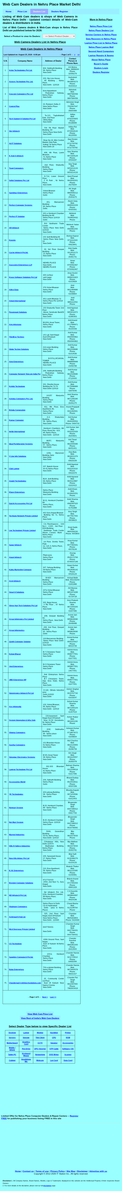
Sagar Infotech (15, 545)
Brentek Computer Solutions (21, 883)
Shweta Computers (17, 733)
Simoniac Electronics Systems (22, 757)
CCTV (40, 1043)
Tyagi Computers (16, 168)
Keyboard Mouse (26, 1055)
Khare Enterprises (17, 492)
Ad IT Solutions (15, 143)
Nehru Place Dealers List (101, 30)
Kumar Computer (16, 420)
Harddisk (54, 1033)
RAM (68, 1038)
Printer (68, 1033)
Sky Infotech (14, 131)
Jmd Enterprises (16, 666)
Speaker (54, 1043)
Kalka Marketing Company (20, 570)
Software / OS (68, 1049)
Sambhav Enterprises (18, 193)
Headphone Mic (26, 1060)
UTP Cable (54, 1049)
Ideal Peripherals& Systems (21, 444)
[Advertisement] (56, 1090)
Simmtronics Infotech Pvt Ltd (21, 693)
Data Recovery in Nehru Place (101, 39)
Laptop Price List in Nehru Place (101, 43)
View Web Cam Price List (40, 1014)
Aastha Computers (17, 745)
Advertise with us (98, 1171)
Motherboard (12, 1043)
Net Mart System (16, 822)
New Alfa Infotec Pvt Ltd (19, 858)
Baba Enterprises (16, 970)
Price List (22, 11)
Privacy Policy (57, 1171)
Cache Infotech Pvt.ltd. (18, 253)
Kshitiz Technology (17, 386)
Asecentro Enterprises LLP (20, 265)
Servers (12, 1038)
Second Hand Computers (101, 51)
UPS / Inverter (40, 1049)
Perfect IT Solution (17, 216)
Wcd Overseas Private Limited (22, 929)
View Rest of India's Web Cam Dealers (40, 1018)
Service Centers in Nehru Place (101, 34)
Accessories (67, 1043)
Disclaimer (82, 1171)
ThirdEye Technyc (16, 337)
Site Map (71, 1171)
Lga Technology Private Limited (22, 530)
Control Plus (14, 106)
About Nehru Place (101, 59)
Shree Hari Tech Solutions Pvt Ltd (23, 606)
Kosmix (12, 240)
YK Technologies (16, 794)
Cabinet (12, 1060)
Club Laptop (14, 469)
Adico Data (13, 290)
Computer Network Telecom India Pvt (24, 374)
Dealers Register (59, 11)
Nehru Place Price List (101, 26)
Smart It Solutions (16, 592)
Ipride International (17, 432)
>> (79, 55)
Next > (45, 997)
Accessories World (17, 782)
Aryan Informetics (16, 630)
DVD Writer (54, 1055)
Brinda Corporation (17, 410)
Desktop (12, 1033)
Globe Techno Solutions (19, 349)
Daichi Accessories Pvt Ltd (20, 504)
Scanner (68, 1055)
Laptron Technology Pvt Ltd (20, 770)
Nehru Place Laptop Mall (101, 47)
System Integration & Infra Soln (22, 720)
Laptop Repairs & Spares (101, 55)
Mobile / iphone (12, 1049)
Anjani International (17, 301)
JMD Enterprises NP (17, 680)
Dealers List (39, 11)
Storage (26, 1038)
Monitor (40, 1033)
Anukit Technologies (17, 481)
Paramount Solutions (18, 312)
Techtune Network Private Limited (23, 516)
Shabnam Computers (18, 907)
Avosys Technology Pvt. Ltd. (21, 82)
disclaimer (47, 1186)
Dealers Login (101, 68)
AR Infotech (14, 228)
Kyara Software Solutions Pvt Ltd (23, 277)
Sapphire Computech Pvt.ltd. (21, 957)
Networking (40, 1055)
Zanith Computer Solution (19, 642)
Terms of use (42, 1171)
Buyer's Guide (101, 64)
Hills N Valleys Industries (19, 846)
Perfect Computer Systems (20, 205)
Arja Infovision (15, 325)
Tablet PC (12, 1055)
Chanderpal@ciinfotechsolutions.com (25, 983)
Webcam (40, 1060)
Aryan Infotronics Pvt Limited (21, 619)
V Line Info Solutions (17, 456)
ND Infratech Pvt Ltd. (18, 895)
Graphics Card (26, 1043)
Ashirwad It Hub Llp (17, 917)
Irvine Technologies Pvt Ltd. (20, 70)
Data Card (68, 1060)
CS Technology (15, 944)
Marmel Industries (16, 835)
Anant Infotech (15, 557)
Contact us (28, 1171)
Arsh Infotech (15, 581)
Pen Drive (26, 1049)
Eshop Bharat (15, 654)
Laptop (26, 1033)
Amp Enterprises (16, 362)
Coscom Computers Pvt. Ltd (21, 94)
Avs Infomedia (15, 707)
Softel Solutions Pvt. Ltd (19, 180)
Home (8, 11)
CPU (54, 1038)
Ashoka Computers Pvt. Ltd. (21, 399)
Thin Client (40, 1038)
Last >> (53, 997)
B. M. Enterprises (16, 871)
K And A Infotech (16, 156)
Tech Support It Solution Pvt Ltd (22, 119)
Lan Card (54, 1060)
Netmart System (16, 808)
